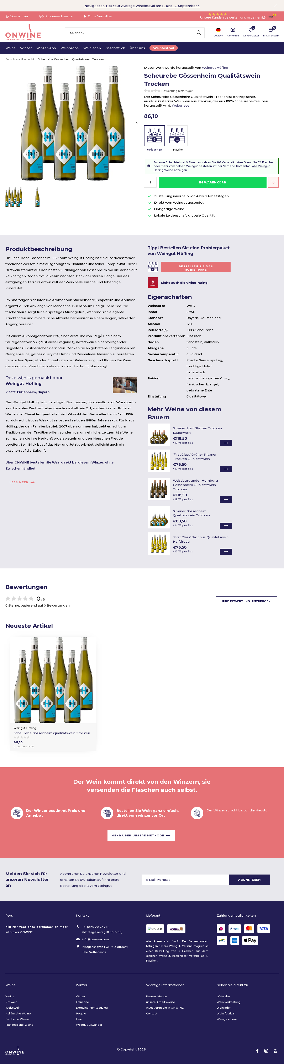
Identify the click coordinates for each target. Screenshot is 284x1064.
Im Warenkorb (212, 182)
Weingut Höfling (215, 68)
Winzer (26, 48)
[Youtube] (275, 1050)
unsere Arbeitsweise (160, 1002)
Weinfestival (163, 48)
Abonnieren (249, 880)
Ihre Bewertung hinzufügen (246, 601)
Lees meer (19, 482)
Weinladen (224, 1007)
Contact (151, 1013)
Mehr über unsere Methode (138, 835)
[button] (13, 197)
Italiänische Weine (18, 1013)
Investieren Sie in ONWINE (165, 1007)
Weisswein (12, 1007)
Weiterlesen (181, 105)
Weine (10, 48)
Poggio (81, 1013)
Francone (82, 1002)
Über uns (137, 48)
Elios (79, 1019)
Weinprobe (70, 48)
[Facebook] (257, 1050)
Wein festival (226, 1013)
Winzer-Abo (46, 48)
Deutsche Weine (17, 1019)
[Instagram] (266, 1050)
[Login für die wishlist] (273, 182)
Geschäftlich (115, 48)
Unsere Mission (156, 996)
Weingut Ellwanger (89, 1024)
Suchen (199, 32)
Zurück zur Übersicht (19, 59)
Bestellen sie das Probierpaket (196, 268)
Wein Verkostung (229, 1002)
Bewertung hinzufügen (177, 90)
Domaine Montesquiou (92, 1007)
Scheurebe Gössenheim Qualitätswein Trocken (52, 733)
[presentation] (137, 123)
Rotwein (11, 1002)
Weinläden (92, 48)
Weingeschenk (227, 1019)
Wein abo (223, 996)
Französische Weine (19, 1024)
